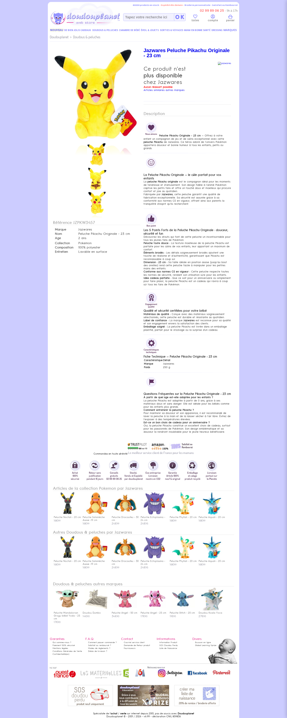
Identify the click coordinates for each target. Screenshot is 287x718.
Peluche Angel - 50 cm (124, 612)
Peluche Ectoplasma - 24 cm (153, 562)
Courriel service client (134, 642)
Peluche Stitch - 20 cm (182, 612)
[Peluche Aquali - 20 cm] (212, 514)
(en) (67, 654)
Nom (58, 234)
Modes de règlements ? (99, 648)
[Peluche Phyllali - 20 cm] (183, 514)
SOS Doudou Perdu (168, 645)
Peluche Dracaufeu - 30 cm (125, 562)
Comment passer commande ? (102, 642)
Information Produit (168, 642)
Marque (60, 229)
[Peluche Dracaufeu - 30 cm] (125, 514)
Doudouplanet (59, 37)
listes (195, 20)
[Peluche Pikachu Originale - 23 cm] (96, 165)
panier (230, 20)
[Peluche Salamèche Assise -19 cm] (96, 514)
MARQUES (230, 30)
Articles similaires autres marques (164, 90)
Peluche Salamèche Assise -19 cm (94, 562)
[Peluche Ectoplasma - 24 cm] (154, 514)
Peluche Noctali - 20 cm (67, 561)
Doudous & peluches (86, 37)
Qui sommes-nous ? (62, 642)
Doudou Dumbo (92, 612)
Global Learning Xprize (205, 645)
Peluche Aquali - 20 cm (212, 561)
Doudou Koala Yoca (210, 612)
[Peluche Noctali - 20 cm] (67, 514)
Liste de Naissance (168, 648)
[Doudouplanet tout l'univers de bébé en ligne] (93, 24)
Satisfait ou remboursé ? (99, 645)
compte (213, 20)
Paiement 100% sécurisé (64, 645)
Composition (64, 247)
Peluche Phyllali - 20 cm (183, 561)
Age (58, 238)
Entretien (61, 252)
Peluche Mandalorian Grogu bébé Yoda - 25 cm (67, 615)
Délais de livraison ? (97, 651)
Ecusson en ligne (203, 642)
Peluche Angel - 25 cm (153, 612)
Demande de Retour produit (137, 645)
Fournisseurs (129, 648)
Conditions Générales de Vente (67, 651)
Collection (62, 243)
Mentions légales (60, 648)
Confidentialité (59, 654)
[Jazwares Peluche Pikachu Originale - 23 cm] (96, 141)
